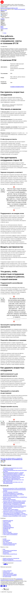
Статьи (4, 32)
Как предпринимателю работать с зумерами (13, 473)
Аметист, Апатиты (22, 510)
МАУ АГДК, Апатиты (21, 516)
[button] (2, 26)
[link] (3, 23)
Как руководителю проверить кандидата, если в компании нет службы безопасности (13, 478)
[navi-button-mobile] (2, 30)
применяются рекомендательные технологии (11, 579)
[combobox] (6, 589)
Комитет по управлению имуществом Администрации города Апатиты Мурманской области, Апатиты (13, 494)
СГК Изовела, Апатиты (20, 500)
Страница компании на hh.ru (17, 86)
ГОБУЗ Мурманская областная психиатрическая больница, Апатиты (14, 489)
